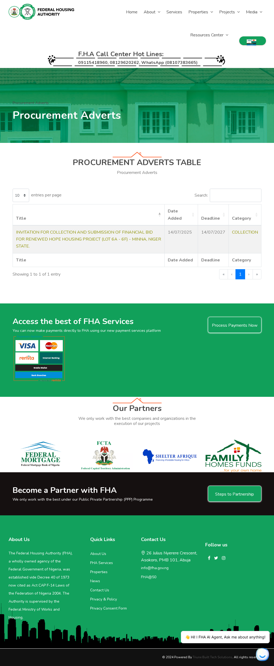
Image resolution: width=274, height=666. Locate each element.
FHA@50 (148, 577)
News (95, 581)
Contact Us (99, 590)
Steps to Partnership (234, 494)
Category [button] (241, 218)
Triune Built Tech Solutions (212, 657)
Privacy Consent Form (108, 608)
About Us (98, 553)
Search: (201, 195)
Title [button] (21, 218)
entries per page (46, 195)
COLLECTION (245, 232)
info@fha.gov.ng (155, 567)
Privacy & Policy (103, 599)
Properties (99, 571)
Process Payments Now (234, 325)
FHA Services (101, 562)
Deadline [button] (210, 218)
